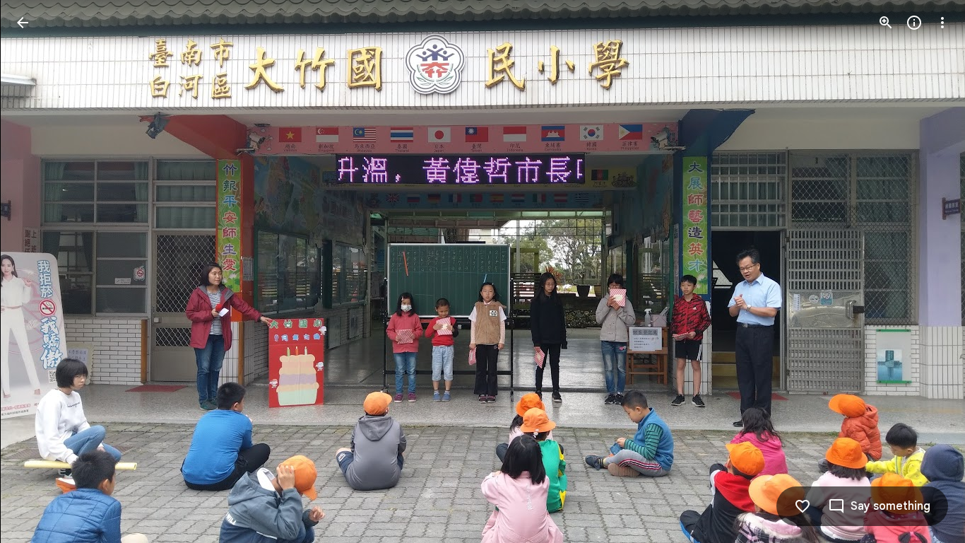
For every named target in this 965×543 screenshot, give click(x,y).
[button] (39, 271)
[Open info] (914, 22)
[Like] (802, 506)
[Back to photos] (23, 23)
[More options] (942, 22)
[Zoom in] (886, 22)
